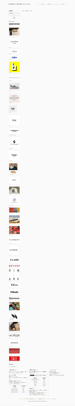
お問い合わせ (63, 4)
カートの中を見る (41, 4)
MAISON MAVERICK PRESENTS (12, 223)
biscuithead (10, 72)
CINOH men (10, 47)
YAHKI (10, 331)
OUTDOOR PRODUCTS (11, 174)
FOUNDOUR (10, 59)
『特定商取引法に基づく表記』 (36, 394)
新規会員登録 (50, 4)
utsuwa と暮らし (10, 234)
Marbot (9, 125)
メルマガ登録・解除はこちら (13, 366)
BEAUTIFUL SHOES (11, 319)
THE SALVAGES (10, 148)
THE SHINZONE (11, 299)
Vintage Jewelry (10, 310)
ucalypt (9, 337)
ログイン (56, 4)
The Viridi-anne (10, 80)
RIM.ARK (10, 280)
